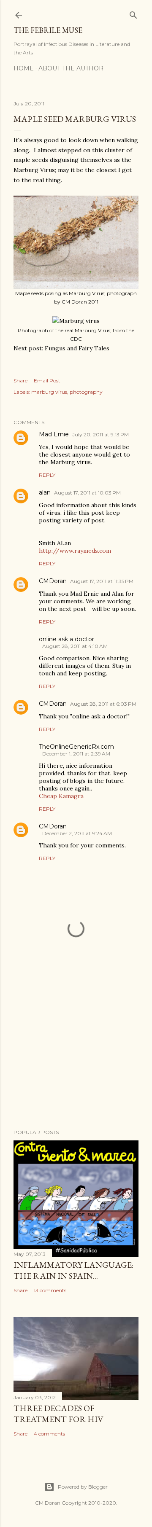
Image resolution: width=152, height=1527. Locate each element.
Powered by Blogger (83, 1487)
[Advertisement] (76, 1055)
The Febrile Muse (48, 30)
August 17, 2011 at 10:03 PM (87, 492)
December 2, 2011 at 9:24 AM (77, 833)
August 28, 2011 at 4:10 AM (75, 646)
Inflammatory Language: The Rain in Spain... (73, 1270)
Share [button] (20, 380)
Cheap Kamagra (61, 796)
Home (24, 68)
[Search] (133, 13)
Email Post (47, 380)
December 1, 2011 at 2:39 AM (76, 753)
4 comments (49, 1433)
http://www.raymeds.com (75, 550)
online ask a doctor (66, 639)
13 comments (50, 1290)
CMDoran (53, 581)
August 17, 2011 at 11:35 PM (101, 581)
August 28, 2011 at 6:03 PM (103, 704)
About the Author (70, 68)
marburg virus (49, 392)
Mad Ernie (54, 434)
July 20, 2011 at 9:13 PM (100, 434)
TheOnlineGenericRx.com (76, 746)
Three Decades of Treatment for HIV (58, 1414)
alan (45, 492)
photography (86, 392)
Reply (47, 475)
